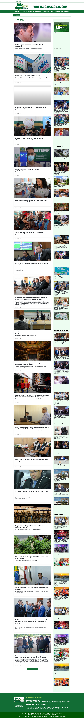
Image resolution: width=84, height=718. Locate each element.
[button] (32, 669)
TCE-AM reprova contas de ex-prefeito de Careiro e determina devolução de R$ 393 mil (60, 199)
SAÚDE (62, 11)
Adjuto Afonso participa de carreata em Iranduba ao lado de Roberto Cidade (61, 96)
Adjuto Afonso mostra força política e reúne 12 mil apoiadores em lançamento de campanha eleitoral (61, 110)
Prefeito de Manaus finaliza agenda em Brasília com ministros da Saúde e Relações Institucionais (31, 298)
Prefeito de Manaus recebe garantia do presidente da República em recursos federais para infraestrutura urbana (31, 621)
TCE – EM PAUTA (31, 11)
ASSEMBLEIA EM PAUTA (38, 11)
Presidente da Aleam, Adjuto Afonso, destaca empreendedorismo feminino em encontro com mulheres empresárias (61, 343)
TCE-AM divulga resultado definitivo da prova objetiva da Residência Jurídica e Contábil (61, 158)
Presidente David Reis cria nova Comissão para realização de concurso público (60, 479)
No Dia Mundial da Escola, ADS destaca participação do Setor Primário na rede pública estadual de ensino (32, 396)
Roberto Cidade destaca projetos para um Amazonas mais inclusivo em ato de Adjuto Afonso (61, 124)
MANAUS (52, 11)
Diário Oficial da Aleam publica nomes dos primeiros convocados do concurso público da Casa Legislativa (61, 357)
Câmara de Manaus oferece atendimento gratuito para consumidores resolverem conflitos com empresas (61, 437)
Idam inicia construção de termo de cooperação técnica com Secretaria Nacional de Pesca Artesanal (32, 428)
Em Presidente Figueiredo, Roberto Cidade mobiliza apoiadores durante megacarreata (61, 83)
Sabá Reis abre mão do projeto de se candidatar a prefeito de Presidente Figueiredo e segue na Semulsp (61, 597)
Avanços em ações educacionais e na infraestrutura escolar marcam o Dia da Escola (31, 201)
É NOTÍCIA (57, 11)
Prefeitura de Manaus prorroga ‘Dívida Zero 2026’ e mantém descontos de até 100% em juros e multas (60, 277)
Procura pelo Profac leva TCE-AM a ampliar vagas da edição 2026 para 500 (61, 225)
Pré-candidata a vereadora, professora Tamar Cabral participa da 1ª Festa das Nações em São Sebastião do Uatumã (61, 568)
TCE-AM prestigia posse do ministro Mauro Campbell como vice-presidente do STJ (61, 172)
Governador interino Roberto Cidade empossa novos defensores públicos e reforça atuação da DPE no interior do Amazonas (61, 372)
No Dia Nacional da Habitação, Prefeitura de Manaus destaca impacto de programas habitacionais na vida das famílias (61, 322)
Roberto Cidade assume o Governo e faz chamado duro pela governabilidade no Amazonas (61, 416)
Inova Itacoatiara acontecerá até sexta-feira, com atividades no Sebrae (60, 554)
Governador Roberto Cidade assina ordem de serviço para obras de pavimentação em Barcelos (61, 526)
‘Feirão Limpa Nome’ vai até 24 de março (27, 76)
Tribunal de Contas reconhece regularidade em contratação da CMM (60, 507)
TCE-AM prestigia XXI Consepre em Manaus (61, 212)
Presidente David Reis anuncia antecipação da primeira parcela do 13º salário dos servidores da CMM (61, 493)
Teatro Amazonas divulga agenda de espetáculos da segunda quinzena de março (31, 363)
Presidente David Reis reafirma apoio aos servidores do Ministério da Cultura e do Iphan (61, 465)
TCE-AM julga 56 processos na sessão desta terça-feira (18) (61, 186)
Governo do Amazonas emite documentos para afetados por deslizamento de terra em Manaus (29, 139)
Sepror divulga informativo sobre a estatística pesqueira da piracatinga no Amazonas (29, 233)
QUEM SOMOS (66, 11)
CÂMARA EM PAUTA (46, 11)
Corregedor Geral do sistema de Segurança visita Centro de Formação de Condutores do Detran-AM (30, 656)
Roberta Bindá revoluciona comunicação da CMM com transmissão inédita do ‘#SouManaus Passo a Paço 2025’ (61, 451)
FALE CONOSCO (18, 1)
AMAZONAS (17, 11)
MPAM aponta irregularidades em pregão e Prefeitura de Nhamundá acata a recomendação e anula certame (60, 583)
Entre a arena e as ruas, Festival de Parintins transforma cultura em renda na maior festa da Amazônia (61, 540)
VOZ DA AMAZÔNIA (24, 11)
